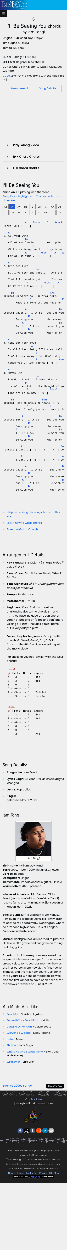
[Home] (33, 5)
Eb (19, 212)
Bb (25, 206)
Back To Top (55, 1086)
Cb (39, 206)
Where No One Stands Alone (25, 1051)
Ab (5, 206)
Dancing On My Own (19, 1026)
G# (59, 212)
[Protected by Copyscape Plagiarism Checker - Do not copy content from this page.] (33, 1176)
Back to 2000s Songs (17, 1086)
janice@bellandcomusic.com (33, 1103)
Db (59, 206)
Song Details (47, 88)
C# (52, 206)
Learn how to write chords (24, 523)
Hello (10, 1039)
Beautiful (12, 1014)
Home (11, 1173)
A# (19, 206)
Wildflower (13, 1061)
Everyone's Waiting (19, 1033)
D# (12, 212)
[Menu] (3, 13)
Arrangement (19, 88)
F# (39, 212)
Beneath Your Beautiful (21, 1020)
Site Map (54, 1173)
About (20, 1173)
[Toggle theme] (33, 19)
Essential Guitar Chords (22, 529)
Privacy (43, 1173)
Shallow (11, 1045)
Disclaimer (31, 1173)
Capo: (7, 75)
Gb (46, 212)
